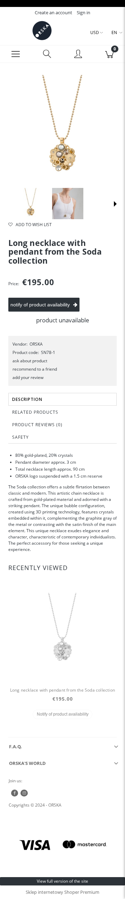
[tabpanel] (62, 502)
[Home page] (42, 30)
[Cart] (109, 54)
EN (114, 32)
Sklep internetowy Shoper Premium (62, 892)
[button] (15, 54)
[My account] (78, 55)
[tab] (62, 399)
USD (94, 32)
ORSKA (36, 344)
